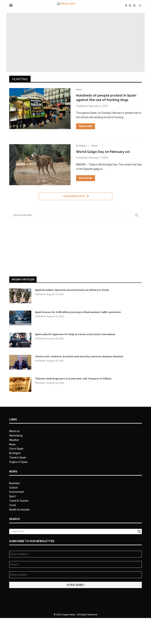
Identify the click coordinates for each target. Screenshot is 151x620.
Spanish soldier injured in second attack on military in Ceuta (72, 290)
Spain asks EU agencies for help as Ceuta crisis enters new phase (75, 334)
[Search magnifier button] (139, 531)
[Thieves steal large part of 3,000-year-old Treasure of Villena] (20, 384)
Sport (12, 496)
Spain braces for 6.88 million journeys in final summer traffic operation (78, 312)
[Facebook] (126, 5)
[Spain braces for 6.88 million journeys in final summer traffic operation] (20, 318)
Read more (85, 126)
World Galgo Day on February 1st (103, 152)
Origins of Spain (18, 461)
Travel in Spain (17, 457)
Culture (13, 487)
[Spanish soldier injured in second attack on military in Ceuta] (20, 295)
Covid (12, 505)
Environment (16, 491)
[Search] (140, 5)
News (12, 444)
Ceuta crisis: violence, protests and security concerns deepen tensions (79, 356)
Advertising (15, 435)
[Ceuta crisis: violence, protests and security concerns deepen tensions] (20, 362)
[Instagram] (134, 5)
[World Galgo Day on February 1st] (40, 164)
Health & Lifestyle (19, 509)
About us (14, 431)
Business (14, 483)
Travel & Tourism (19, 500)
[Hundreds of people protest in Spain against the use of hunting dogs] (40, 108)
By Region (15, 453)
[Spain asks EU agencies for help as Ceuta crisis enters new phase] (20, 340)
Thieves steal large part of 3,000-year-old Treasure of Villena (73, 378)
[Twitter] (130, 5)
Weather (14, 440)
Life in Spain (16, 448)
